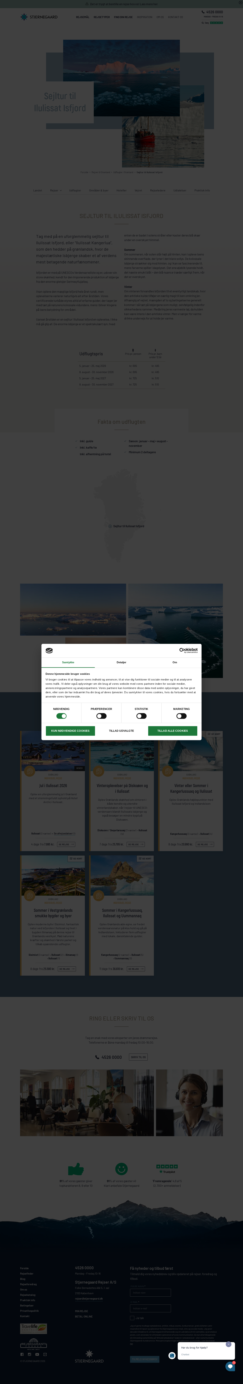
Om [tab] (175, 662)
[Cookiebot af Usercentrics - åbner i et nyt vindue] (182, 650)
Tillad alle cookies (172, 730)
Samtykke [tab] (68, 662)
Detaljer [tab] (121, 662)
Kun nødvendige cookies (70, 730)
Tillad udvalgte (121, 730)
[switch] (101, 716)
